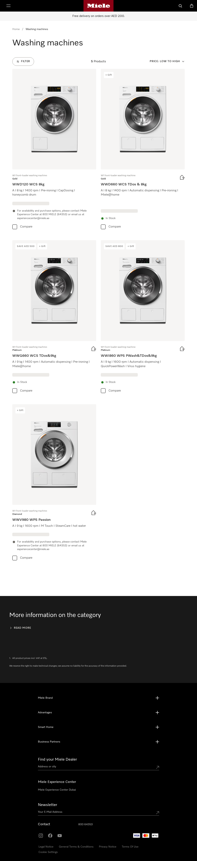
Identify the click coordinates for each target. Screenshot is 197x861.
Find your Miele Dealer (57, 759)
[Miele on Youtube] (59, 835)
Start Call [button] (50, 846)
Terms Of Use (130, 846)
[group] (54, 150)
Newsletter (47, 805)
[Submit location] (157, 767)
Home (16, 29)
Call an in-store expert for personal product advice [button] (39, 836)
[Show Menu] (8, 5)
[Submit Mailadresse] (157, 812)
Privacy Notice (107, 846)
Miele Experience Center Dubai (57, 789)
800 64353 (85, 824)
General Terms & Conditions (76, 846)
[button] (10, 846)
